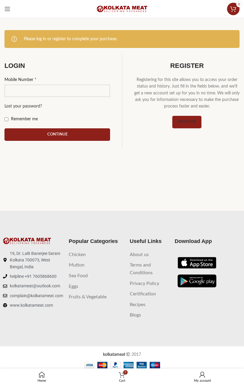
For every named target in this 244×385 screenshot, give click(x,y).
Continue (57, 134)
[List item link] (96, 255)
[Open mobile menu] (7, 9)
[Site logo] (122, 9)
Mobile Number (20, 79)
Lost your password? (23, 106)
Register (186, 122)
